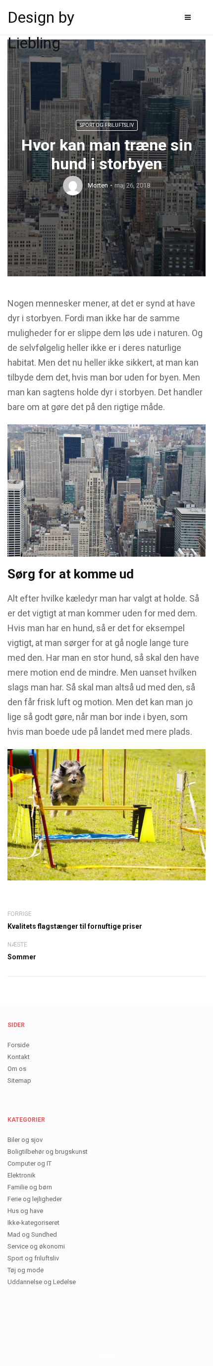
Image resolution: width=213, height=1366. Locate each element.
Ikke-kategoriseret (33, 1222)
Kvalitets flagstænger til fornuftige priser (74, 926)
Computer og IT (29, 1163)
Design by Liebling (40, 19)
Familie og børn (29, 1187)
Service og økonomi (36, 1246)
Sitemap (19, 1080)
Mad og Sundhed (32, 1234)
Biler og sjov (25, 1139)
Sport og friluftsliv (107, 125)
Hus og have (25, 1210)
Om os (16, 1068)
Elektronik (21, 1175)
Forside (18, 1045)
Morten (98, 185)
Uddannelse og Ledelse (41, 1282)
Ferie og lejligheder (34, 1199)
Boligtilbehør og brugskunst (47, 1151)
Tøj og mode (25, 1270)
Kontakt (18, 1057)
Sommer (21, 957)
